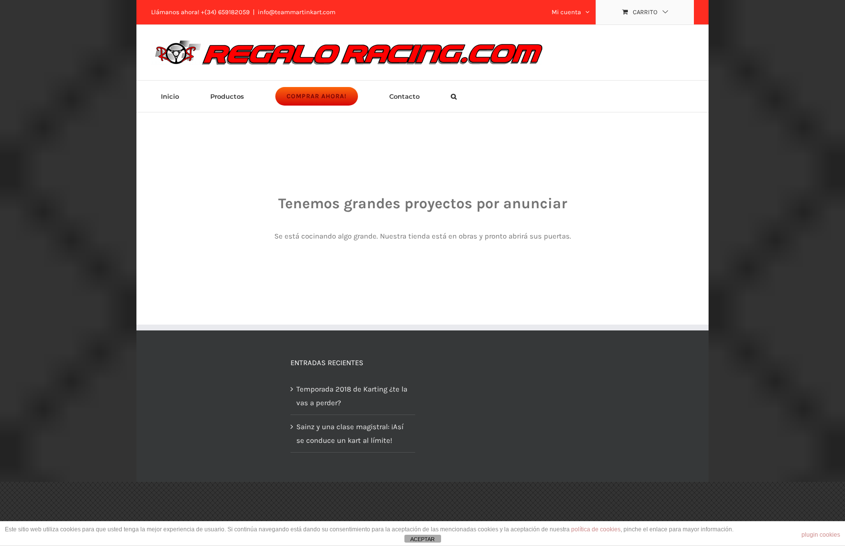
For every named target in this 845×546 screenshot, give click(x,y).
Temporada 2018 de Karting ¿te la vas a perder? (351, 396)
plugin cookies (820, 534)
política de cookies (596, 529)
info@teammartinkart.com (296, 12)
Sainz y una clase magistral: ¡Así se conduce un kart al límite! (349, 433)
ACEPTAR (422, 539)
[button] (454, 96)
